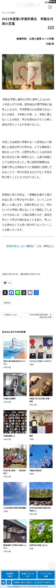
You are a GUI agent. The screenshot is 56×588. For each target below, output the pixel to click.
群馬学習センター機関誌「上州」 (25, 246)
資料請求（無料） (10, 574)
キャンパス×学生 (8, 13)
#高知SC (29, 582)
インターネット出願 (46, 574)
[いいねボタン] (5, 283)
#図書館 (16, 582)
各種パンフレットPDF (28, 574)
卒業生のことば (10, 315)
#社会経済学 (38, 582)
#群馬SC (7, 303)
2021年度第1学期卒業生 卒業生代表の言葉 (40, 316)
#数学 (23, 582)
